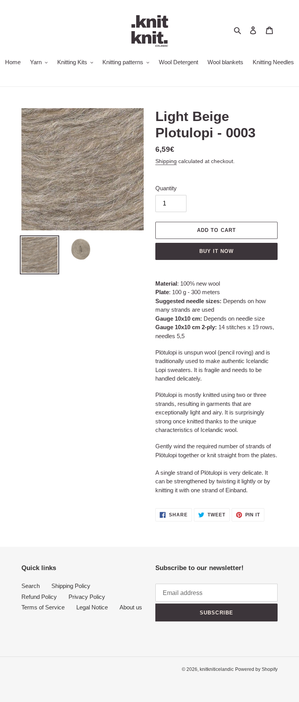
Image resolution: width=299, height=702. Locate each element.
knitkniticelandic (217, 669)
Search (30, 586)
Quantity (166, 188)
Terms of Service (43, 607)
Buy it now (216, 251)
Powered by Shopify (256, 669)
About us (131, 607)
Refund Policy (39, 596)
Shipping (166, 161)
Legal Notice (92, 607)
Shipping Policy (70, 586)
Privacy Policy (87, 596)
